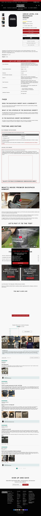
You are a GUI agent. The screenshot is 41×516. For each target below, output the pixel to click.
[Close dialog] (28, 249)
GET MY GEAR (20, 263)
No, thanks (20, 265)
